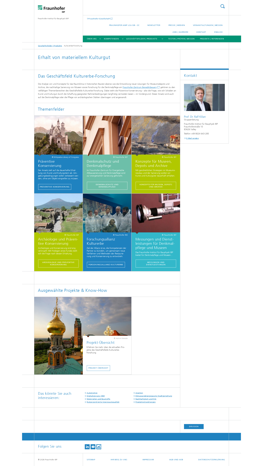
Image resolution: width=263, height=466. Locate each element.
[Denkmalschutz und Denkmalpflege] (107, 136)
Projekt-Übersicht (98, 368)
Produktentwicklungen (145, 402)
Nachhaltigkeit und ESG (145, 399)
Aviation (139, 393)
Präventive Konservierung (55, 187)
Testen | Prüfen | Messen (181, 39)
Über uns (92, 39)
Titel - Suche (222, 6)
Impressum (148, 460)
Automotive (92, 393)
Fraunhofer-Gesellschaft (99, 19)
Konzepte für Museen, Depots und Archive (156, 185)
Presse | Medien (176, 25)
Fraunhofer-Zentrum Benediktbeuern (140, 87)
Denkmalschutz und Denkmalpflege (107, 185)
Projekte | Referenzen (212, 39)
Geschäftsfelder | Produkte (141, 39)
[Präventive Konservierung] (58, 136)
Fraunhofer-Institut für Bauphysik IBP (53, 18)
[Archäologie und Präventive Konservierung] (58, 214)
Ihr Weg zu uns (119, 460)
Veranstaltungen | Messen (208, 25)
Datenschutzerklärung (211, 460)
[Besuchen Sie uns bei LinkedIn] (87, 446)
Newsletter (153, 25)
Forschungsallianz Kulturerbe (106, 265)
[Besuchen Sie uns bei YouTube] (93, 446)
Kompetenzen (111, 39)
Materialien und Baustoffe (98, 399)
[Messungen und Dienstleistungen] (156, 214)
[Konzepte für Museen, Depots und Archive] (156, 136)
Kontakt (201, 32)
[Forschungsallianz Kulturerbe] (107, 214)
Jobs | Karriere (180, 32)
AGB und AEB (176, 460)
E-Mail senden (192, 138)
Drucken (193, 426)
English (218, 32)
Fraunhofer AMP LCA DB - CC (124, 25)
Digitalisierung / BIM (96, 396)
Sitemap (91, 460)
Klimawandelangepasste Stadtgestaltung (153, 396)
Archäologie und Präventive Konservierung (58, 263)
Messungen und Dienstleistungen (155, 263)
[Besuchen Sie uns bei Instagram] (98, 446)
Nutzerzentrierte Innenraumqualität (103, 402)
